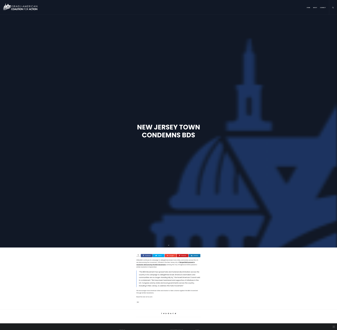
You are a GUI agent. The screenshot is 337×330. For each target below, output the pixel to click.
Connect (323, 7)
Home (308, 7)
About (315, 7)
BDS (138, 302)
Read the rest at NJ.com (144, 297)
